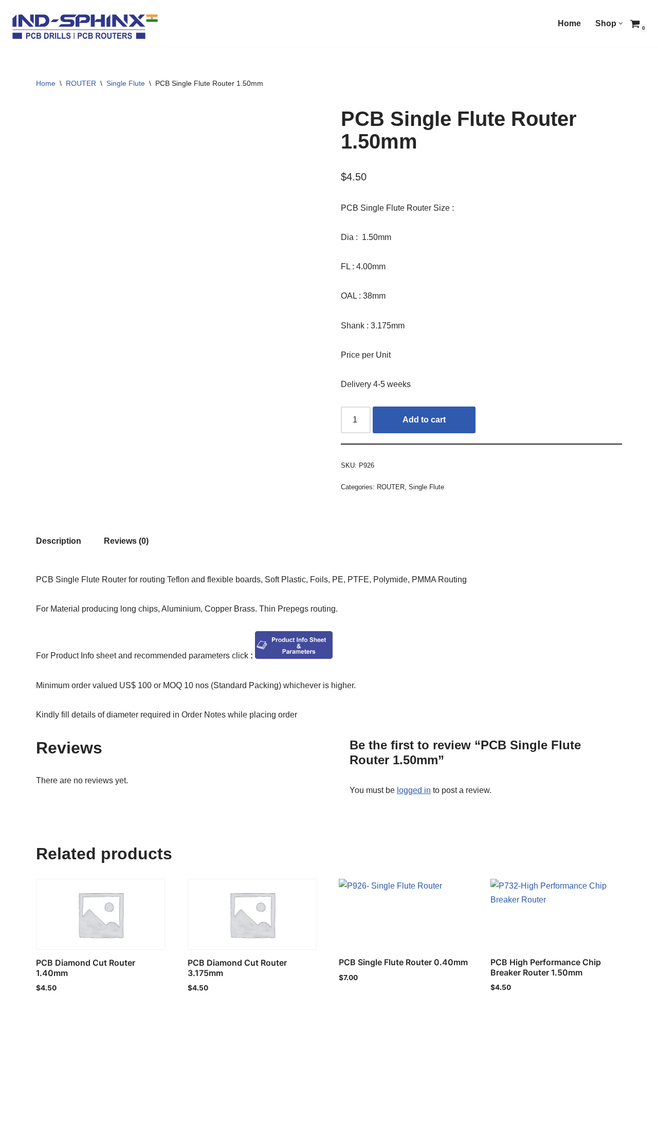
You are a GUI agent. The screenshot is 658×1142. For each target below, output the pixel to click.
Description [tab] (58, 541)
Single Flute (125, 83)
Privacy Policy (64, 1129)
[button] (621, 23)
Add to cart (424, 419)
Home (569, 23)
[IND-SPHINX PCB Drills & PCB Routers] (85, 26)
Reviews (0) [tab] (126, 541)
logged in (414, 790)
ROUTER (81, 83)
